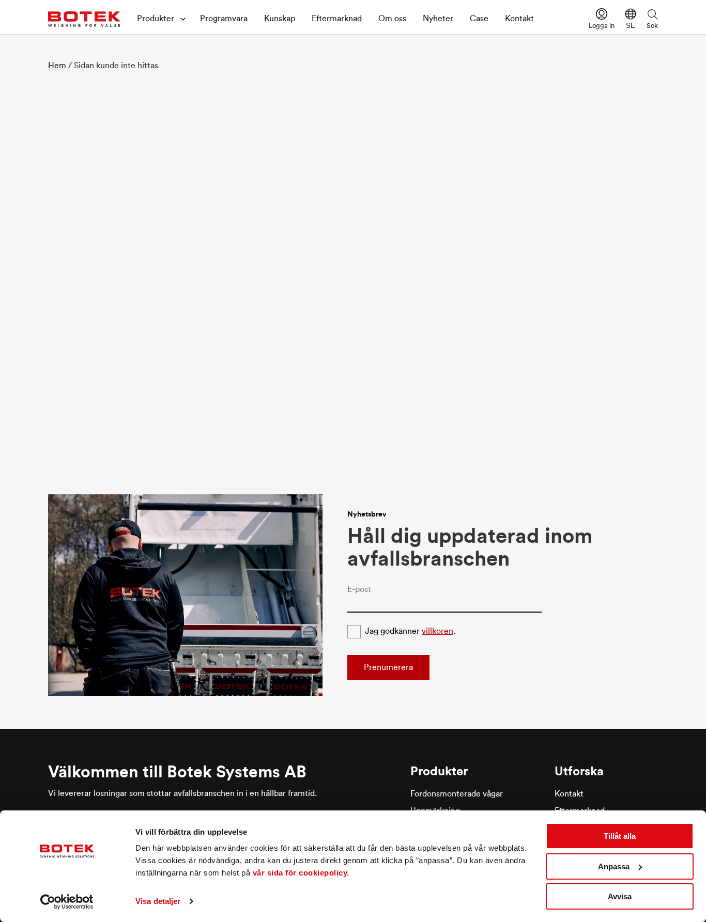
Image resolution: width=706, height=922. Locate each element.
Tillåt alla (620, 836)
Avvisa (620, 896)
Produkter (155, 18)
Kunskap (279, 18)
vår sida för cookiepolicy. (301, 872)
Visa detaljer (157, 901)
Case (479, 18)
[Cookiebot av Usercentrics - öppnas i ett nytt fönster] (67, 902)
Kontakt (519, 18)
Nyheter (438, 18)
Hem (57, 65)
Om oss (392, 18)
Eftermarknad (337, 18)
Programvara (224, 18)
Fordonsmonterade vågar (456, 794)
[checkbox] (354, 631)
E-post (359, 589)
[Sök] (652, 14)
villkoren (437, 631)
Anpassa (614, 866)
